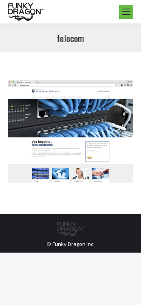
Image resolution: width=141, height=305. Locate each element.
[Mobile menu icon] (126, 12)
